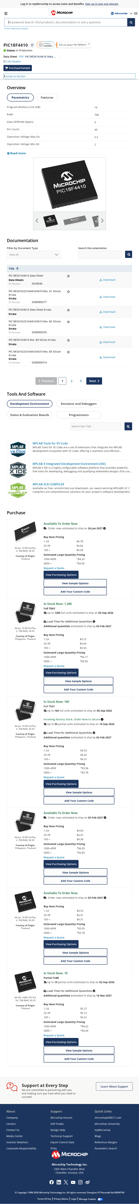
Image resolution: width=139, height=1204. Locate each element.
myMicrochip (102, 1130)
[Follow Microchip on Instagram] (80, 1183)
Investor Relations (17, 1142)
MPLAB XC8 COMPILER (48, 484)
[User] (121, 13)
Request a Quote (54, 568)
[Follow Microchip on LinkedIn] (58, 1183)
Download (108, 279)
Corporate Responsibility (21, 1148)
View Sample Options (75, 583)
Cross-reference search (16, 28)
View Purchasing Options (61, 574)
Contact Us (12, 1130)
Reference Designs (106, 1142)
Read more (17, 153)
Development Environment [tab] (29, 404)
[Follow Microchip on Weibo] (87, 1183)
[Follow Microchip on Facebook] (51, 1183)
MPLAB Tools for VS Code (50, 443)
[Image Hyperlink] (61, 15)
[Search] (131, 22)
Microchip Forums (61, 1117)
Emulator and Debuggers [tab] (79, 404)
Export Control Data (62, 1142)
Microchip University (107, 1123)
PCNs (53, 1148)
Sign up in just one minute (101, 4)
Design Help (57, 1130)
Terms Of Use (44, 1198)
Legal (73, 1198)
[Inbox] (135, 13)
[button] (12, 61)
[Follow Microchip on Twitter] (66, 1183)
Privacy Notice (61, 1198)
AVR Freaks (57, 1123)
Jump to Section (15, 76)
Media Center (14, 1136)
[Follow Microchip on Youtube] (73, 1183)
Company (12, 1117)
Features (47, 97)
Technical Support (61, 1136)
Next (92, 381)
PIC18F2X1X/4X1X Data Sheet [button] (41, 56)
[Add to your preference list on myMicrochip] (32, 45)
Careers (11, 1123)
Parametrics (20, 97)
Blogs (98, 1136)
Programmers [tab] (79, 415)
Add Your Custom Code (75, 591)
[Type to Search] (128, 254)
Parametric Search (106, 1148)
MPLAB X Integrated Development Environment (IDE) (69, 464)
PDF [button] (21, 56)
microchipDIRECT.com (108, 1117)
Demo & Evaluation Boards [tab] (29, 415)
